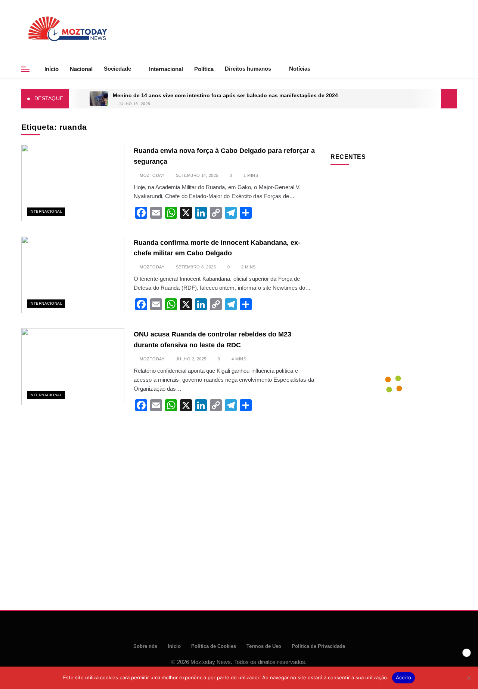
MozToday (152, 175)
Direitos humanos (248, 68)
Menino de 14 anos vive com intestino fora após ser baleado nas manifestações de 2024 (225, 95)
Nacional (81, 69)
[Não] (468, 678)
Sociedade (117, 68)
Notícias (299, 68)
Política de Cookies (213, 646)
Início (51, 69)
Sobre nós (145, 646)
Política (204, 69)
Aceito (404, 677)
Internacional (166, 69)
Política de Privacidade (318, 646)
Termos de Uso (263, 646)
